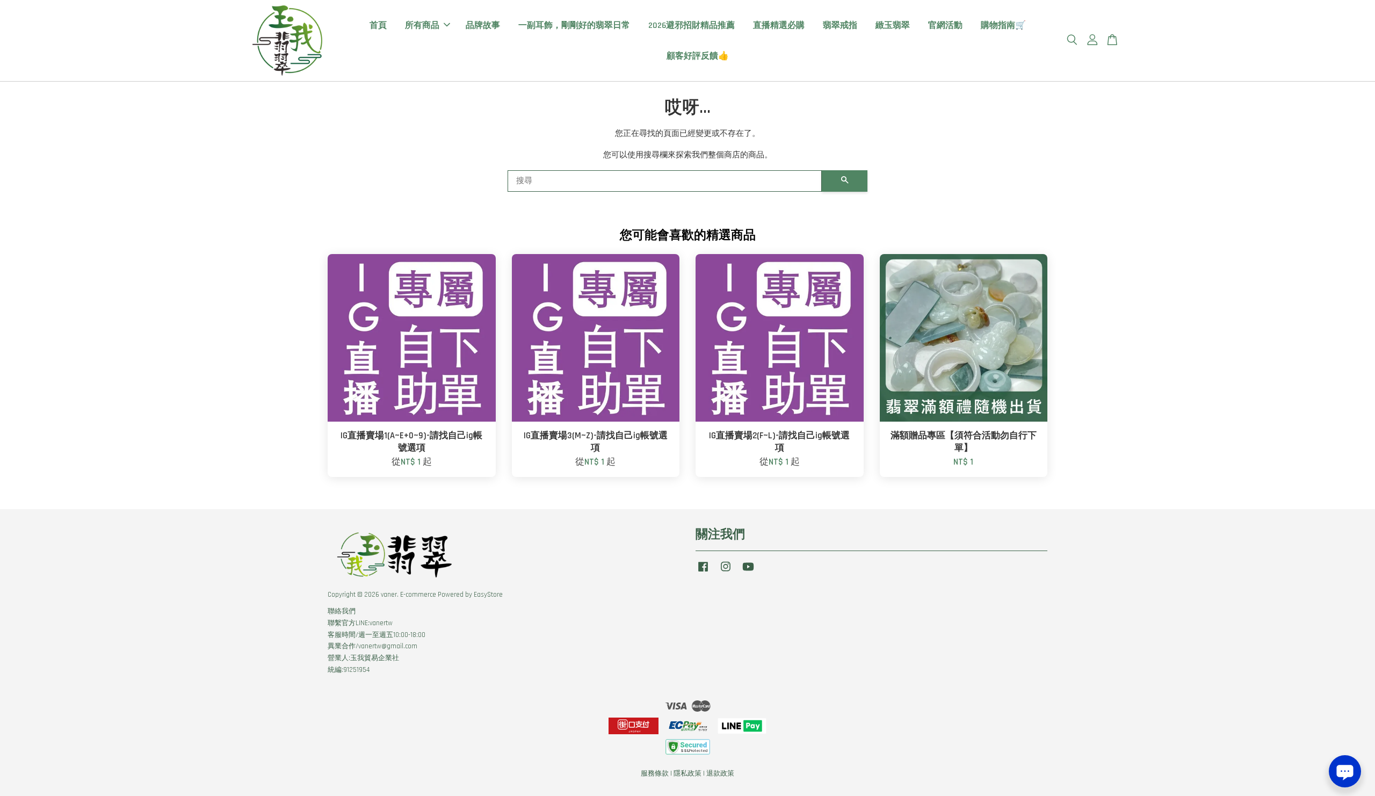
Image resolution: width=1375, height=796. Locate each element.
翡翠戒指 (840, 25)
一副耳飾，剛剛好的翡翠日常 (574, 25)
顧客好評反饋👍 (698, 56)
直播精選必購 (779, 25)
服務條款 (655, 773)
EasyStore (488, 594)
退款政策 (720, 773)
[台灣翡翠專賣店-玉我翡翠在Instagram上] (725, 572)
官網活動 (945, 25)
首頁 (378, 25)
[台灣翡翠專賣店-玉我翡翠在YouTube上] (748, 572)
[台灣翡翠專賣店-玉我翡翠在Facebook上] (703, 572)
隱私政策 (687, 773)
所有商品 (422, 25)
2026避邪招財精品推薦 (691, 25)
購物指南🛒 (1003, 25)
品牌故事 (483, 25)
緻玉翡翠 (892, 25)
